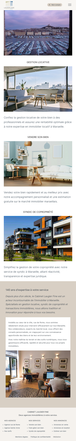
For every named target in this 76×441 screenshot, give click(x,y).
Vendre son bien (35, 425)
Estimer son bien (60, 431)
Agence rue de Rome (12, 425)
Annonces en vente (61, 425)
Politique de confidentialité (41, 437)
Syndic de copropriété (37, 431)
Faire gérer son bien (36, 428)
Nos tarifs (8, 431)
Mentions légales (21, 437)
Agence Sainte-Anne (12, 428)
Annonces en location (62, 428)
